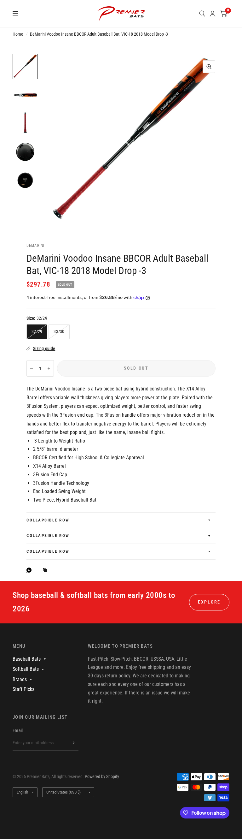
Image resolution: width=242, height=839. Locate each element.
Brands (20, 679)
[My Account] (212, 13)
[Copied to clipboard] (47, 571)
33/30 (59, 331)
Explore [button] (209, 601)
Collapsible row (48, 520)
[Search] (202, 13)
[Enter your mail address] (72, 743)
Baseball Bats (27, 659)
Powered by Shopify (102, 776)
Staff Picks (23, 689)
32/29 (37, 331)
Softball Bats (26, 669)
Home (18, 34)
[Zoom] (209, 66)
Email (18, 730)
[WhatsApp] (30, 570)
